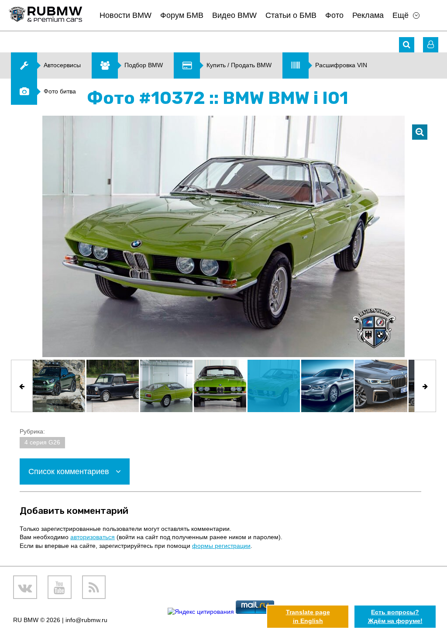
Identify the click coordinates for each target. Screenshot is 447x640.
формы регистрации (221, 545)
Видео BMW (234, 15)
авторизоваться (92, 536)
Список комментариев (69, 471)
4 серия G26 (42, 442)
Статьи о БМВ (290, 15)
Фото (334, 15)
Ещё (400, 15)
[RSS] (94, 587)
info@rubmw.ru (86, 619)
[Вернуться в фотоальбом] (419, 132)
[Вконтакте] (25, 587)
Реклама (368, 15)
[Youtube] (60, 587)
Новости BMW (125, 15)
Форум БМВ (181, 15)
